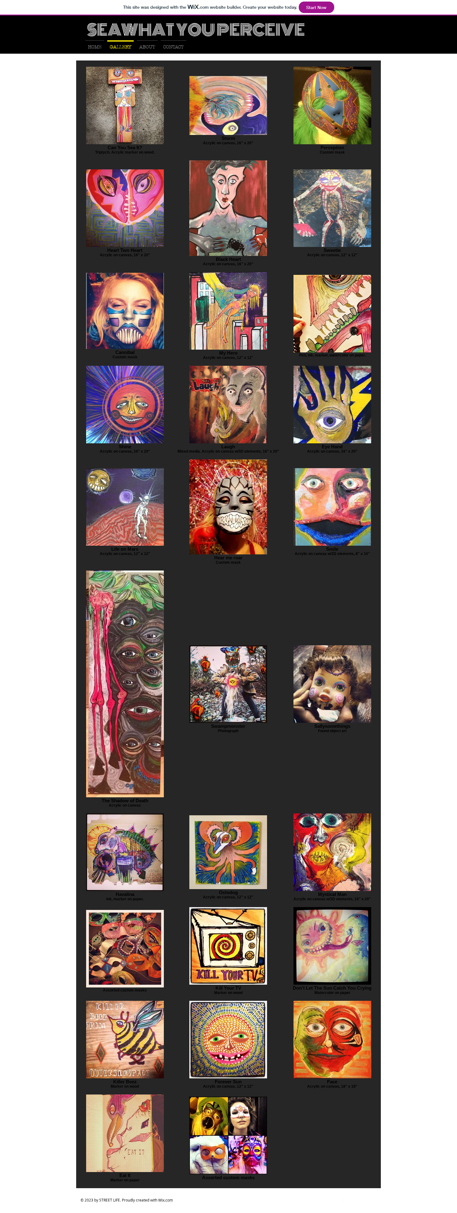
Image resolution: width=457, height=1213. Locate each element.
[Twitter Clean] (354, 1201)
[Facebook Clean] (345, 1201)
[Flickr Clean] (363, 1201)
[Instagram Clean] (371, 1201)
